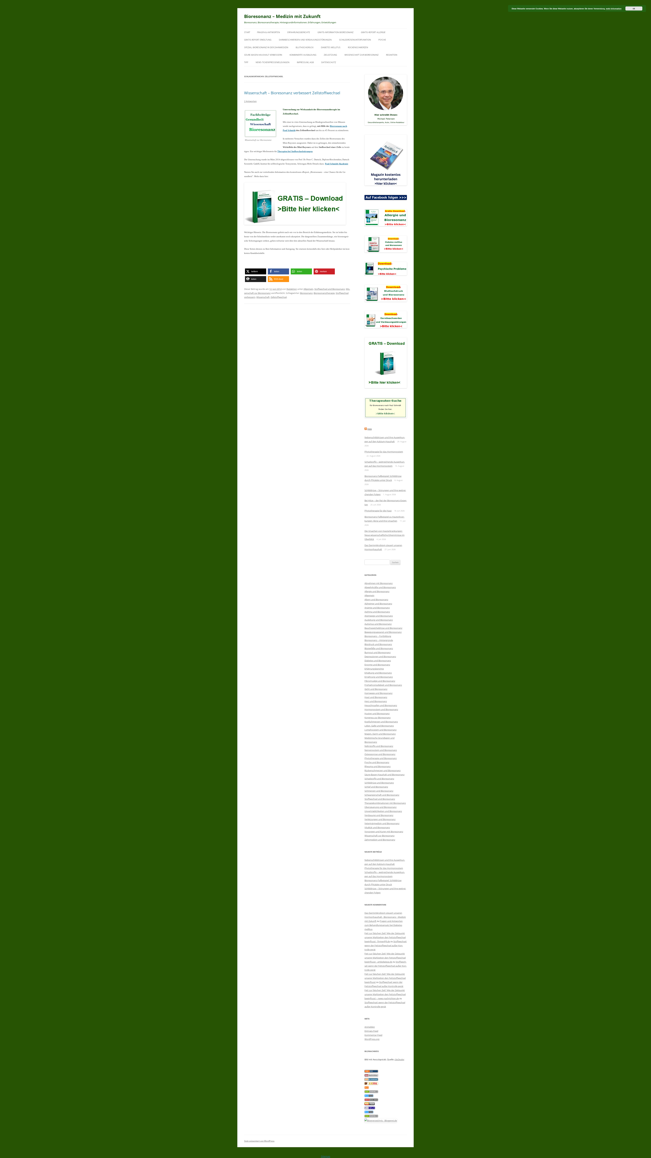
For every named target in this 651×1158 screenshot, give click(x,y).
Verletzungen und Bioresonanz (380, 819)
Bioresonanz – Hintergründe (378, 640)
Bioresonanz (306, 293)
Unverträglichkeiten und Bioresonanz (383, 811)
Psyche (382, 39)
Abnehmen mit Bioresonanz (378, 583)
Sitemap (325, 1156)
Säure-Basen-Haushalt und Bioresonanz (384, 774)
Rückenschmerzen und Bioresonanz (382, 770)
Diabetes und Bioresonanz (377, 660)
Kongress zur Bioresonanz (377, 717)
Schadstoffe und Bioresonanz (379, 778)
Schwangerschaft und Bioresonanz (381, 794)
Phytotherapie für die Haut (378, 510)
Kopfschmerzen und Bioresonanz (381, 721)
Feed (369, 429)
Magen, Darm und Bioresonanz (380, 733)
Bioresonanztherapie (324, 293)
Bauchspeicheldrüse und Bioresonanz (383, 628)
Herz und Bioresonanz (375, 701)
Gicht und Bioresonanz (375, 689)
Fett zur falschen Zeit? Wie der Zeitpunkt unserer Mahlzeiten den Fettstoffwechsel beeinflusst (385, 978)
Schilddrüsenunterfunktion (355, 39)
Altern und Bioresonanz (376, 599)
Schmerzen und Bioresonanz (378, 790)
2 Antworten (250, 101)
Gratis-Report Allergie (373, 32)
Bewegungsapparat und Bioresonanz (383, 632)
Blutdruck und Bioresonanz (378, 644)
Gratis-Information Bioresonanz (335, 32)
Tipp (246, 62)
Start (247, 32)
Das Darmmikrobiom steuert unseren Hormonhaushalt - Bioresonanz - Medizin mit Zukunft (385, 917)
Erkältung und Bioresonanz (378, 672)
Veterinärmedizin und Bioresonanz (381, 823)
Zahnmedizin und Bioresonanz (379, 839)
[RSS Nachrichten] (371, 1100)
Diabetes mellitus (330, 47)
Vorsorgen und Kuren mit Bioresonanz (383, 831)
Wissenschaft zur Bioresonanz (361, 54)
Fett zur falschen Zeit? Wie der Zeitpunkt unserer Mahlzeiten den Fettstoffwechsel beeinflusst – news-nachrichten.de (385, 994)
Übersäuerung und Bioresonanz (380, 807)
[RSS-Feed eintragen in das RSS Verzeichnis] (371, 1071)
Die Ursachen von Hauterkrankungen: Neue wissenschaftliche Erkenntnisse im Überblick (384, 535)
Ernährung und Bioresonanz (378, 676)
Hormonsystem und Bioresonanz (381, 709)
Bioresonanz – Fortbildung (377, 636)
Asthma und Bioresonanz (377, 611)
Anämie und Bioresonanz (377, 607)
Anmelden (369, 1026)
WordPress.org (371, 1039)
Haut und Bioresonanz (375, 697)
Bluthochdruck (304, 47)
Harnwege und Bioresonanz (378, 693)
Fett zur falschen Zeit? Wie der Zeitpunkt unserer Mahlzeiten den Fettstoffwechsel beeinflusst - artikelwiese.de (385, 957)
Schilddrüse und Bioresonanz (379, 782)
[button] (255, 271)
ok (634, 8)
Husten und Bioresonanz (377, 713)
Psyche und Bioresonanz (376, 762)
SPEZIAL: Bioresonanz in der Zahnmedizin (266, 47)
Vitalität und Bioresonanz (377, 827)
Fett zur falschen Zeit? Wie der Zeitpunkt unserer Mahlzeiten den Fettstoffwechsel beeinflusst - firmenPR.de (385, 937)
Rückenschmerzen (358, 47)
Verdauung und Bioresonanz (378, 815)
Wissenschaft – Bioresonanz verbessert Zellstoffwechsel (292, 92)
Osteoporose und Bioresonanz (379, 754)
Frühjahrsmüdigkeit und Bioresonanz (383, 685)
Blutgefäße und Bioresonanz (378, 648)
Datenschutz (328, 62)
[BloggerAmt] (371, 1079)
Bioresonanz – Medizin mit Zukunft (282, 16)
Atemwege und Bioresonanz (378, 615)
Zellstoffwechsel (279, 297)
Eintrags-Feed (371, 1030)
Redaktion (391, 54)
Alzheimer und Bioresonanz (378, 603)
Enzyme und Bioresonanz (377, 664)
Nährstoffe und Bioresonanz (378, 746)
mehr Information (614, 8)
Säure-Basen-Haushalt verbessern (263, 54)
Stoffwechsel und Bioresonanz (329, 289)
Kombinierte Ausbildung (303, 54)
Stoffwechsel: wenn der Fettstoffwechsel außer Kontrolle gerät (385, 945)
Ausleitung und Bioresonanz (378, 619)
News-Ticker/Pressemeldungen (272, 62)
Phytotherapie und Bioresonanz (380, 758)
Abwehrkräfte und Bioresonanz (380, 587)
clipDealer (399, 1059)
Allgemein (308, 289)
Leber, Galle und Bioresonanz (379, 725)
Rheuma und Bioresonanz (377, 766)
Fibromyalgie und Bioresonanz (379, 680)
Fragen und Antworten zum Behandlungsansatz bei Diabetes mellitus (383, 925)
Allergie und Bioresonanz (376, 591)
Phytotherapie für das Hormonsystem (383, 451)
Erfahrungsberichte (298, 32)
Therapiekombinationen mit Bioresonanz (385, 803)
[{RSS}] (371, 1092)
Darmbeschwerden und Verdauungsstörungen (305, 39)
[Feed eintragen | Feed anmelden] (369, 1104)
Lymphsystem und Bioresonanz (380, 729)
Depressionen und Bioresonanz (380, 656)
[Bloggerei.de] (380, 1120)
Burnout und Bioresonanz (377, 652)
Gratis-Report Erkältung (257, 39)
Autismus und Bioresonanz (378, 623)
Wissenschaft (263, 297)
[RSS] (366, 1087)
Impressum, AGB (305, 62)
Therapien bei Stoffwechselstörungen (294, 151)
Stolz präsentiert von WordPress (259, 1141)
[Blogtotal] (371, 1083)
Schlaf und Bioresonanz (376, 786)
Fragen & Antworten (268, 32)
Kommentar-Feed (373, 1035)
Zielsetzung (330, 54)
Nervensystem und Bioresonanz (380, 750)
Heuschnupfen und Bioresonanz (380, 705)
